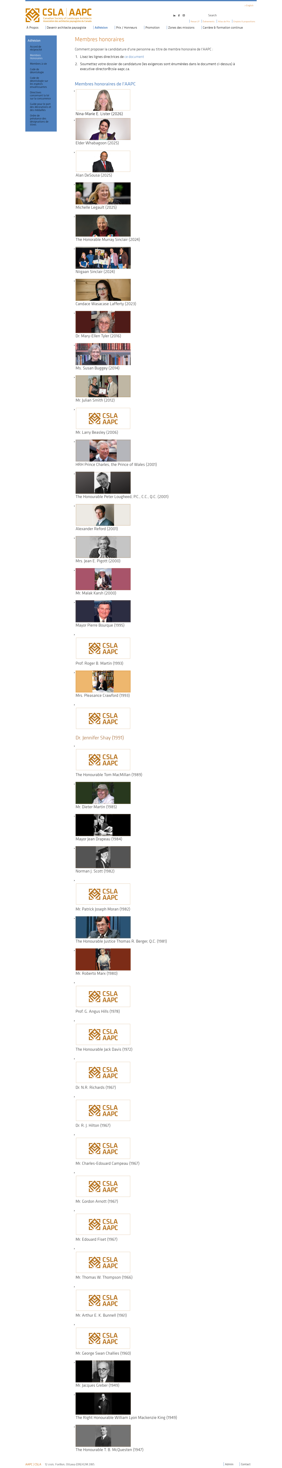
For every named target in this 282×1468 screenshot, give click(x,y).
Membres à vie (38, 63)
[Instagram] (184, 15)
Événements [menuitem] (208, 21)
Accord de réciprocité (36, 48)
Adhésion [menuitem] (101, 27)
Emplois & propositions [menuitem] (244, 21)
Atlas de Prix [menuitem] (224, 21)
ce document (134, 56)
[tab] (102, 102)
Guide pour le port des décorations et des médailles (40, 107)
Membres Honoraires (36, 56)
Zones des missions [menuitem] (181, 27)
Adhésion (34, 40)
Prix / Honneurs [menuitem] (126, 27)
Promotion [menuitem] (152, 27)
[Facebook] (179, 15)
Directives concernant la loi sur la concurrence (40, 95)
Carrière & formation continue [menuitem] (223, 27)
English (249, 5)
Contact (245, 1464)
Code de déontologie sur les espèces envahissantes (39, 82)
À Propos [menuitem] (32, 27)
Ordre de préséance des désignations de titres (39, 120)
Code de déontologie (37, 70)
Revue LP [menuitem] (195, 21)
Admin (229, 1464)
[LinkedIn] (174, 15)
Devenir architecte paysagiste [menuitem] (66, 27)
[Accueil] (58, 10)
